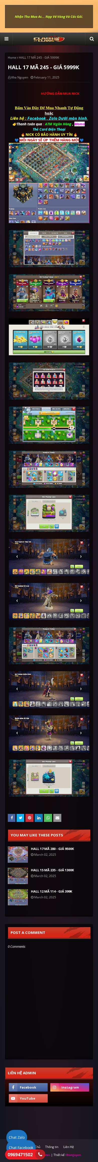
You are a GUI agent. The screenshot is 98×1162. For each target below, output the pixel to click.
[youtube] (28, 1098)
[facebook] (28, 1087)
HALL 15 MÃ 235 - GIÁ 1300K (52, 870)
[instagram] (69, 1087)
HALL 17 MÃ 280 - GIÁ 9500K (52, 848)
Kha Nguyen (19, 77)
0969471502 (20, 1154)
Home (12, 57)
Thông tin (51, 1147)
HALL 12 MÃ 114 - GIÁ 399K (51, 891)
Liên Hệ (68, 1147)
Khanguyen (73, 1155)
